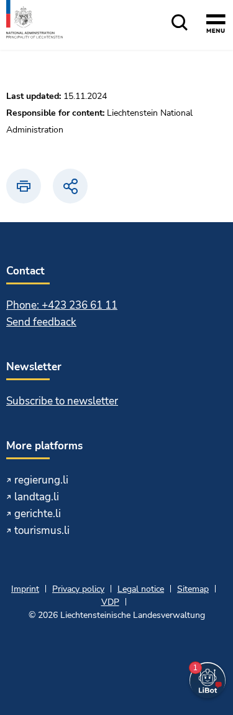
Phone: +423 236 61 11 (61, 305)
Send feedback (41, 322)
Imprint (25, 589)
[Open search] (180, 23)
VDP (110, 602)
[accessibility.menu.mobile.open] (216, 25)
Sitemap (193, 589)
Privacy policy (78, 589)
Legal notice (140, 589)
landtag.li (36, 497)
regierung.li (41, 480)
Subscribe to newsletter (62, 401)
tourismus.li (42, 530)
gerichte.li (37, 514)
